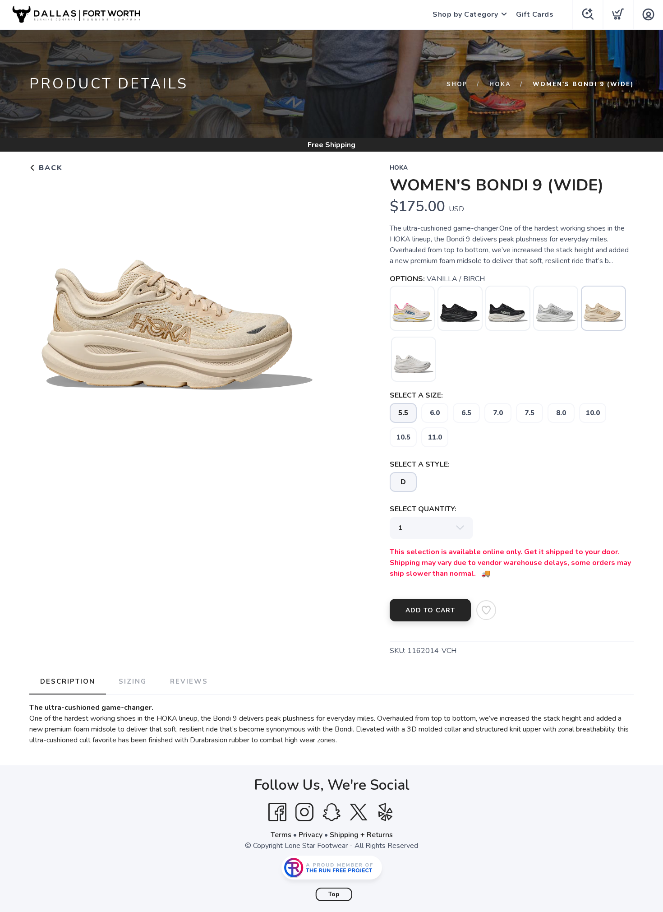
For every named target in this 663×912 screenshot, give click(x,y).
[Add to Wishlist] (486, 610)
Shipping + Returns (361, 835)
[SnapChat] (331, 812)
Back (49, 168)
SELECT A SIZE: (416, 395)
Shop (457, 84)
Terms (281, 835)
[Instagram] (304, 812)
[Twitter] (358, 812)
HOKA (500, 84)
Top (334, 894)
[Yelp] (385, 812)
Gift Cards (534, 14)
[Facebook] (277, 812)
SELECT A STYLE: (420, 464)
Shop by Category (465, 14)
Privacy (310, 835)
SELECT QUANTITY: (423, 509)
